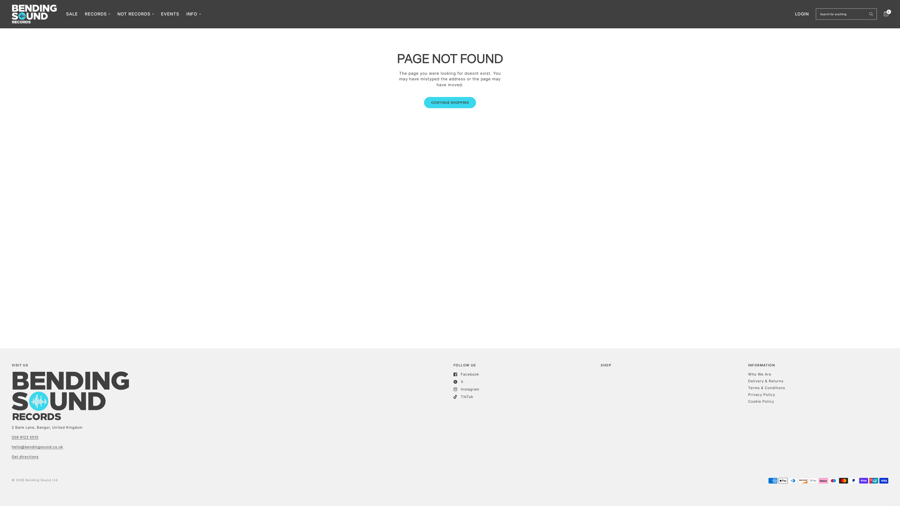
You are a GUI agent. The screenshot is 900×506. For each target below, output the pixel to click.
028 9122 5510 (25, 437)
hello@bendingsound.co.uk (37, 447)
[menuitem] (72, 14)
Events (170, 13)
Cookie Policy (761, 401)
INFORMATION (761, 365)
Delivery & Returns (766, 381)
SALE (72, 13)
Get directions (25, 456)
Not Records (133, 13)
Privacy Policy (761, 394)
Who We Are (759, 374)
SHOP (606, 365)
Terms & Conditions (766, 388)
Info (191, 13)
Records (96, 13)
